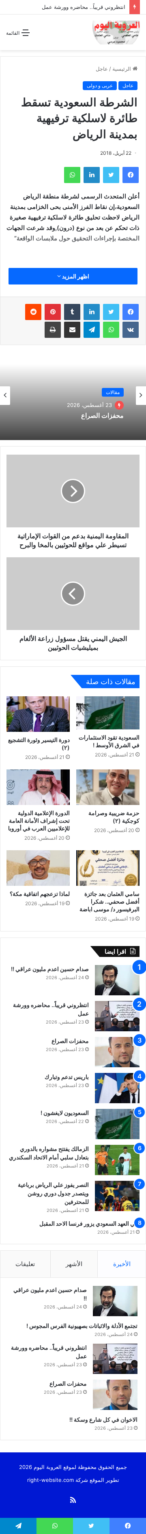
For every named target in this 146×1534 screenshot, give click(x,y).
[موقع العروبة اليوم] (116, 32)
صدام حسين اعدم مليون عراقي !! (49, 968)
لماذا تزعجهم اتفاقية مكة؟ (40, 893)
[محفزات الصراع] (117, 1052)
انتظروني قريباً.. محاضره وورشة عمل (82, 7)
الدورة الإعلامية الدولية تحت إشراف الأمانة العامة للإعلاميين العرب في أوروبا (39, 820)
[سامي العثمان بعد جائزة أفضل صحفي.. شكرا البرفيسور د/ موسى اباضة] (108, 868)
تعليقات (25, 1264)
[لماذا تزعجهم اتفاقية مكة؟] (38, 868)
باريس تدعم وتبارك (66, 1076)
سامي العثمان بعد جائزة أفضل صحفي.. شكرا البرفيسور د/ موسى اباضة (109, 901)
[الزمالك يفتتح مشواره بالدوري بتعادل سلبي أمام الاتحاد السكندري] (117, 1160)
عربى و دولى (100, 85)
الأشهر (74, 1264)
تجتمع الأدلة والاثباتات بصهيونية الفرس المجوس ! (81, 1325)
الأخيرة (122, 1264)
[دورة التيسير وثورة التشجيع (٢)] (38, 714)
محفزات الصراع (102, 415)
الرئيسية (122, 68)
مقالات (113, 392)
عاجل (102, 68)
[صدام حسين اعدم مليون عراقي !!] (117, 980)
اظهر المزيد (75, 276)
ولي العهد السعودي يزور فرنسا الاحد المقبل (89, 1223)
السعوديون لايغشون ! (64, 1112)
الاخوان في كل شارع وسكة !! (102, 1419)
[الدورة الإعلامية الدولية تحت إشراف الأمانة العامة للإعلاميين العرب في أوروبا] (38, 787)
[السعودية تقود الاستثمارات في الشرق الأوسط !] (108, 712)
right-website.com (50, 1480)
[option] (73, 395)
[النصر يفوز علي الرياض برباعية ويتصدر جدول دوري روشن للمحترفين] (117, 1196)
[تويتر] (111, 312)
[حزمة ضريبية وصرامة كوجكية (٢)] (108, 787)
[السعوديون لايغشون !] (117, 1124)
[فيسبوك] (130, 312)
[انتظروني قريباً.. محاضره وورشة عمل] (117, 1016)
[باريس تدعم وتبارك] (117, 1088)
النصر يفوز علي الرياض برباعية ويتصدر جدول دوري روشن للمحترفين (53, 1193)
